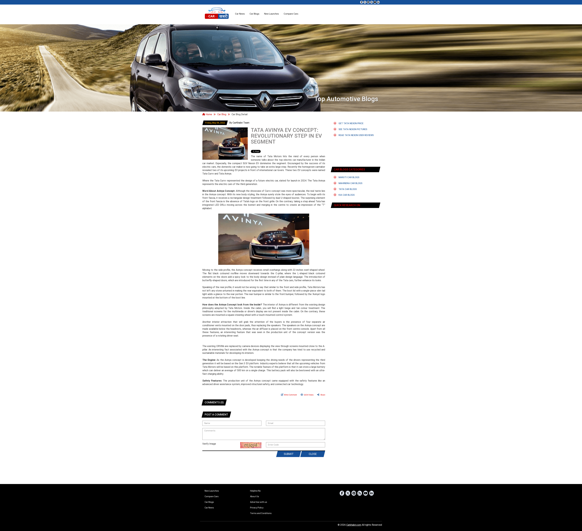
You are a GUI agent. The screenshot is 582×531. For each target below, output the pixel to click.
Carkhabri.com (353, 524)
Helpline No (255, 491)
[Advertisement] (291, 472)
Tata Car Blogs (347, 189)
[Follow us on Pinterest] (368, 2)
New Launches (271, 13)
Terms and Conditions (261, 513)
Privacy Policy (256, 507)
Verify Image (209, 443)
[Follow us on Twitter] (364, 2)
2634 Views (309, 395)
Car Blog (221, 114)
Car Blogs (254, 13)
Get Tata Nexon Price (350, 123)
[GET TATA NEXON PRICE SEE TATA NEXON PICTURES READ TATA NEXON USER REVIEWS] (355, 219)
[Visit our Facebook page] (361, 2)
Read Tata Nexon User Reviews (356, 135)
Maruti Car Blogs (348, 177)
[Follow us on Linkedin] (378, 2)
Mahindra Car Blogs (350, 183)
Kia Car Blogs (346, 195)
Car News (240, 13)
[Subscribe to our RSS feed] (371, 2)
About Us (254, 496)
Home (208, 114)
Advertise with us (258, 502)
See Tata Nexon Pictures (352, 129)
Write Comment (290, 395)
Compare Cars (291, 13)
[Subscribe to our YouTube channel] (374, 2)
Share (322, 395)
